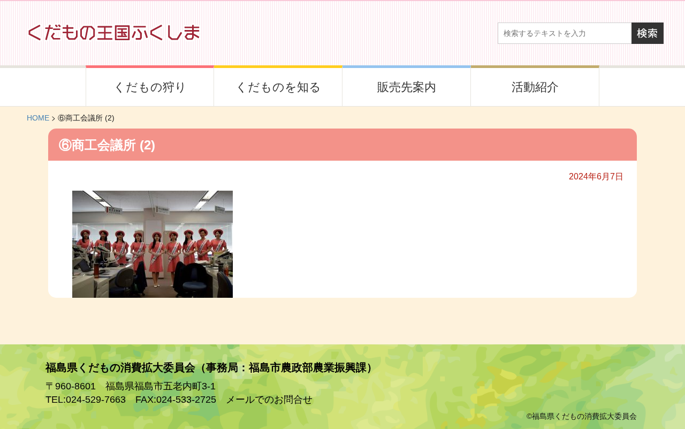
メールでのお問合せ (269, 399)
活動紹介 (535, 87)
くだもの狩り (150, 87)
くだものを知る (278, 87)
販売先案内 (406, 87)
